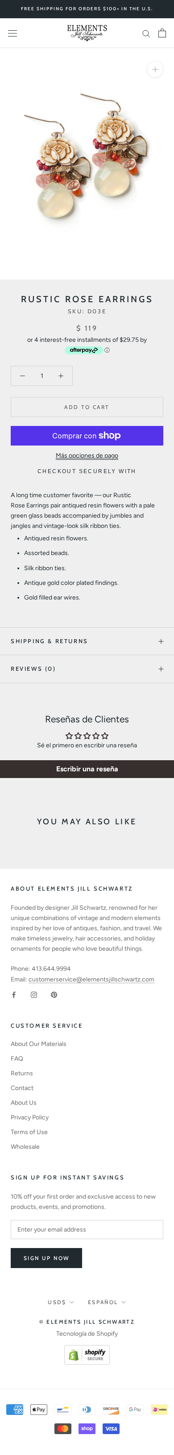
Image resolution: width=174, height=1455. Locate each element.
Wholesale (25, 1147)
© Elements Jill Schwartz (87, 1321)
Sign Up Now (46, 1258)
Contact (22, 1088)
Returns (22, 1073)
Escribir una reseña (87, 769)
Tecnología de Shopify (87, 1333)
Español (103, 1302)
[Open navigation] (12, 33)
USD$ (57, 1302)
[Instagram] (34, 994)
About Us (24, 1102)
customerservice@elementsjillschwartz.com (91, 979)
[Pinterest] (54, 994)
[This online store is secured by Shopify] (87, 1350)
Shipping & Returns (49, 640)
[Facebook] (14, 994)
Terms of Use (29, 1132)
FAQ (17, 1058)
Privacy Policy (30, 1117)
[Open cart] (162, 32)
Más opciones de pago (87, 455)
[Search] (146, 33)
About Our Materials (38, 1044)
